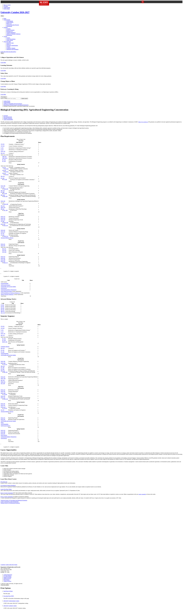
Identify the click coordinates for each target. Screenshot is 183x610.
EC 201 (4, 159)
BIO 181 (3, 195)
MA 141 (3, 153)
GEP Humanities (4, 283)
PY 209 (5, 193)
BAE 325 (3, 216)
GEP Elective (4, 288)
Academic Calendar (10, 48)
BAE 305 (3, 219)
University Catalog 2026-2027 (15, 12)
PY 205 (2, 178)
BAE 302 (3, 218)
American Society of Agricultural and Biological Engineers (14, 500)
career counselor (142, 494)
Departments (9, 26)
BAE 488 (3, 259)
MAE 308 (5, 222)
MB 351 (3, 311)
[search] (142, 2)
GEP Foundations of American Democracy (10, 293)
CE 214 (2, 187)
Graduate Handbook (11, 32)
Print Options (4, 97)
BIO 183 (5, 196)
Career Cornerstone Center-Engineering (10, 501)
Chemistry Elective (5, 346)
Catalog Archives (7, 581)
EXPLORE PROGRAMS (7, 51)
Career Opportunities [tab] (8, 119)
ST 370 (2, 233)
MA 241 (3, 176)
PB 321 (2, 209)
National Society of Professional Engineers (10, 503)
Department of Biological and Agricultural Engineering (15, 104)
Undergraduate (6, 19)
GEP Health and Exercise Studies (8, 286)
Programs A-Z (9, 31)
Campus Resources (7, 574)
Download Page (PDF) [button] (8, 596)
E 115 (2, 149)
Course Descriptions (10, 39)
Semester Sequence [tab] (7, 118)
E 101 (2, 148)
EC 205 (4, 161)
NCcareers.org (4, 481)
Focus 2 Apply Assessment (7, 496)
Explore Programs (10, 30)
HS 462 (2, 308)
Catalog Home (6, 7)
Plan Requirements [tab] (7, 117)
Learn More (3, 62)
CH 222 (6, 171)
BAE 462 (3, 245)
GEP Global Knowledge (6, 291)
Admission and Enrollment (12, 49)
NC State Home (44, 1)
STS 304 (4, 252)
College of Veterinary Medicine (13, 33)
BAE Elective (4, 435)
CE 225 (2, 235)
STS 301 (4, 250)
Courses (5, 36)
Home (4, 18)
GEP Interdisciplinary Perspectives (8, 289)
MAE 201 (3, 207)
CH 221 (4, 173)
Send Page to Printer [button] (8, 591)
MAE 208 (5, 204)
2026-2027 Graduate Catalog (10, 605)
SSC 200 (5, 210)
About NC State (7, 41)
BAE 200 (3, 186)
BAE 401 (3, 230)
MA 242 (3, 190)
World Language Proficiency (7, 294)
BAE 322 (3, 261)
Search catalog (4, 98)
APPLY (14, 51)
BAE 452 (3, 256)
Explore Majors (9, 22)
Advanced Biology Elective (7, 237)
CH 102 (2, 146)
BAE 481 (3, 258)
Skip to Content (7, 5)
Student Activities (7, 577)
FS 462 (2, 305)
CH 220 (4, 170)
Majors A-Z (9, 23)
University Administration (12, 45)
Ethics (2, 422)
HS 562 (2, 309)
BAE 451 (3, 244)
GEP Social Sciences (5, 285)
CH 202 (6, 168)
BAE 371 (5, 262)
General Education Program (12, 24)
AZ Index (5, 6)
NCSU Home (6, 8)
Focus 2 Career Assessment (7, 493)
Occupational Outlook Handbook (8, 485)
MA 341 (3, 205)
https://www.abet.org (143, 122)
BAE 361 (3, 231)
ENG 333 (5, 225)
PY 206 (5, 179)
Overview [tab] (5, 115)
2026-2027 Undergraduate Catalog (11, 600)
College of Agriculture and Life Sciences (12, 103)
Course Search (9, 40)
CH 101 (2, 144)
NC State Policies (7, 576)
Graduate (5, 27)
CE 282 (2, 221)
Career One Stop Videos (6, 489)
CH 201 (4, 167)
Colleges (8, 46)
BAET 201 (4, 341)
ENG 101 (3, 151)
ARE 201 (4, 156)
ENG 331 (3, 224)
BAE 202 (3, 201)
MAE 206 (5, 189)
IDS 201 (4, 248)
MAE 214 (5, 236)
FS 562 (2, 306)
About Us (8, 44)
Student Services (7, 578)
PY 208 (2, 192)
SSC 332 (3, 312)
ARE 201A (4, 158)
